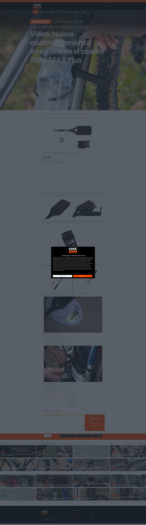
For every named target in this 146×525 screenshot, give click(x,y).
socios (63, 257)
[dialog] (73, 262)
